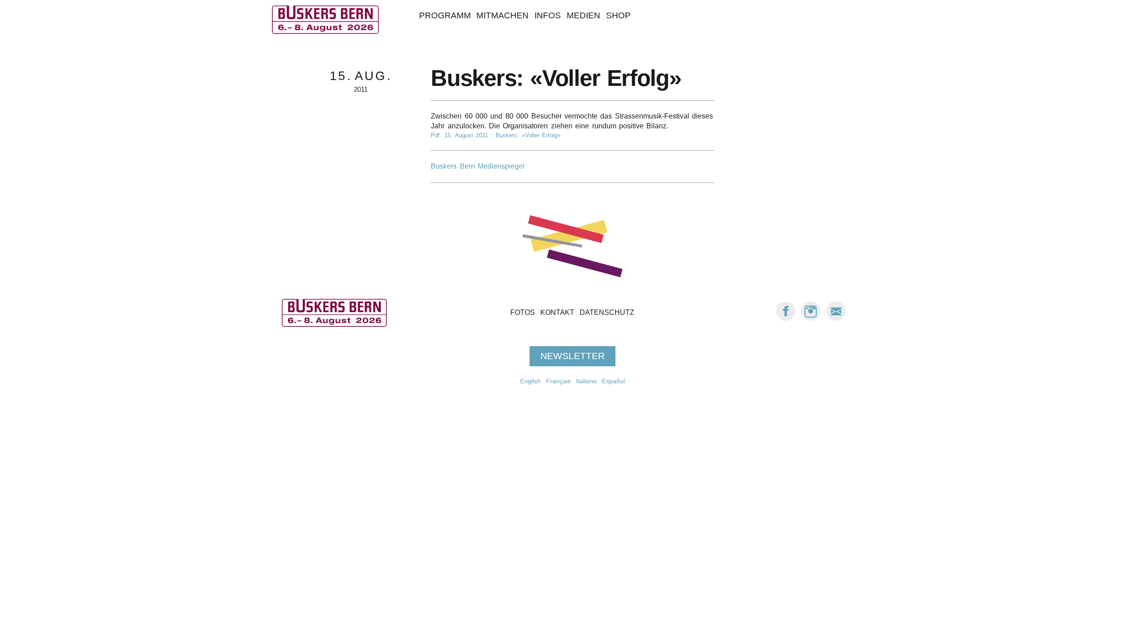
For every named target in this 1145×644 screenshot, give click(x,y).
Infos (547, 15)
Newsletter (572, 356)
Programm (445, 15)
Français (558, 381)
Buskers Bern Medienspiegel (478, 166)
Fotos (522, 312)
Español (613, 381)
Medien (583, 15)
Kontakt (557, 312)
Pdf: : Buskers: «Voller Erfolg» (495, 135)
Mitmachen (502, 15)
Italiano (586, 381)
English (530, 381)
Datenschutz (607, 312)
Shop (618, 15)
